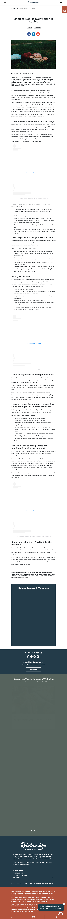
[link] (5, 2)
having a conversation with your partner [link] (31, 286)
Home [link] (13, 9)
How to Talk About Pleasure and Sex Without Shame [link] (31, 814)
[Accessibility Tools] (11, 917)
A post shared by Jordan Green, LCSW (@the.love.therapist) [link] (33, 369)
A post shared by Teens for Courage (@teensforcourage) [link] (33, 198)
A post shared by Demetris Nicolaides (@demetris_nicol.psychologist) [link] (33, 536)
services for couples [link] (21, 577)
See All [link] (33, 831)
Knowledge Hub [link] (23, 9)
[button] (29, 34)
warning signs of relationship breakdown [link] (33, 410)
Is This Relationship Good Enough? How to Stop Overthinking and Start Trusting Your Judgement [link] (33, 767)
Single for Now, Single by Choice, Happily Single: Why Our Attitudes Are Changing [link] (32, 720)
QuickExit (64, 10)
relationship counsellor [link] (24, 459)
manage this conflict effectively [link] (31, 141)
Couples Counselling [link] (22, 631)
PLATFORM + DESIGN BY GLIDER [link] (43, 884)
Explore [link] (21, 635)
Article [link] (29, 28)
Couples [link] (37, 28)
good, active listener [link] (44, 282)
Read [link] (21, 725)
